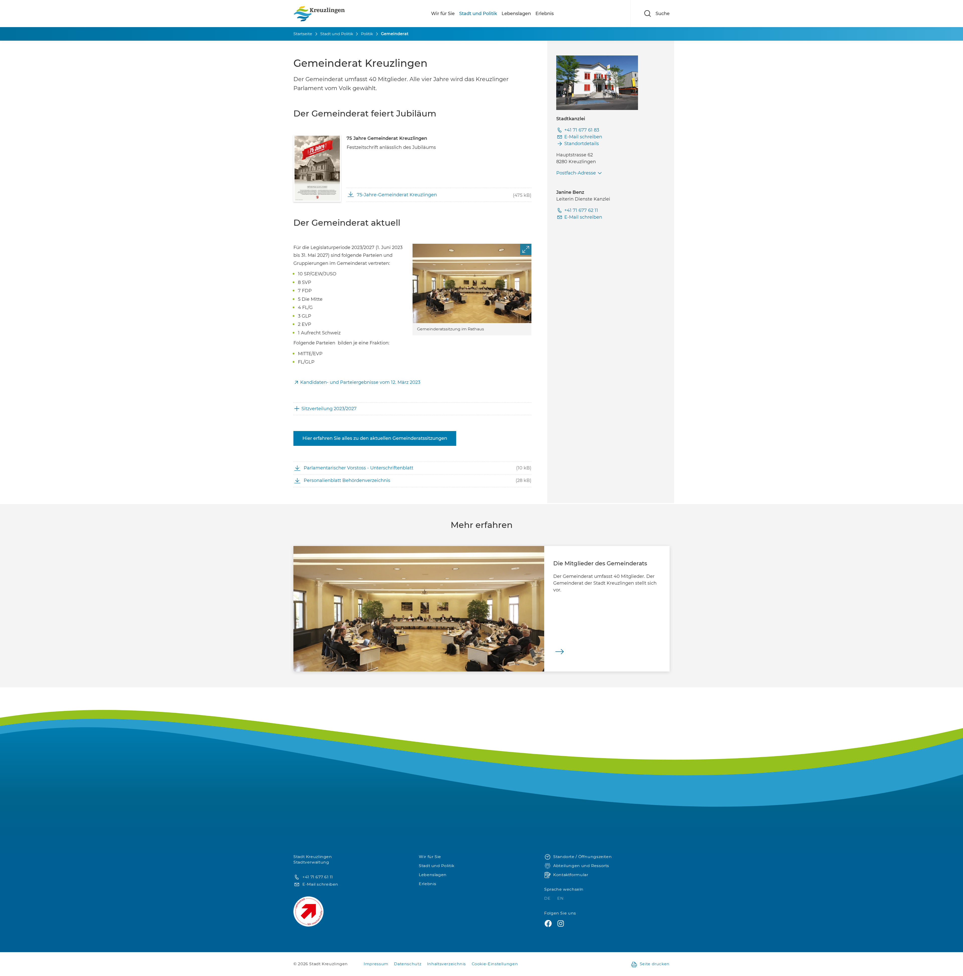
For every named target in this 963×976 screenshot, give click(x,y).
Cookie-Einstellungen (495, 963)
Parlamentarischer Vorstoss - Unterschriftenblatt (358, 468)
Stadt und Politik (478, 13)
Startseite (302, 33)
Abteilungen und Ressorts (581, 865)
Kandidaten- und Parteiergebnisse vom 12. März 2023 (361, 382)
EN (560, 898)
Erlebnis (544, 13)
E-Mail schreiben (583, 137)
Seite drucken (655, 963)
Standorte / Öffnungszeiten (582, 856)
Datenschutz (407, 963)
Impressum (376, 963)
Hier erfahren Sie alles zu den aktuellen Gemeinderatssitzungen (374, 438)
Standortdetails (581, 143)
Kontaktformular (570, 874)
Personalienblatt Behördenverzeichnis (347, 480)
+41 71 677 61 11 (317, 877)
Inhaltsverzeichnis (446, 963)
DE (548, 898)
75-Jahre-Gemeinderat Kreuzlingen (397, 195)
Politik (367, 33)
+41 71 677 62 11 (581, 210)
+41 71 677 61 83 (581, 130)
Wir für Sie (443, 13)
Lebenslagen (516, 13)
